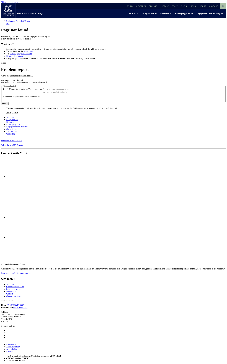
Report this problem (14, 56)
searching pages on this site (21, 54)
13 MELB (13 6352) (15, 305)
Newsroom (11, 291)
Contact (9, 294)
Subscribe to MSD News (11, 141)
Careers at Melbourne (15, 287)
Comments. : (22, 97)
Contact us (10, 134)
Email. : (27, 89)
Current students (13, 129)
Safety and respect (13, 289)
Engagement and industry (16, 127)
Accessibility (11, 349)
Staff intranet (11, 131)
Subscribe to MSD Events (12, 145)
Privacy (9, 351)
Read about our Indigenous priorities (16, 273)
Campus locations (13, 296)
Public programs (13, 124)
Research (10, 122)
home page (28, 51)
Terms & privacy (13, 347)
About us (10, 117)
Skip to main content (9, 2)
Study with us (12, 119)
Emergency (11, 344)
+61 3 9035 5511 (20, 307)
